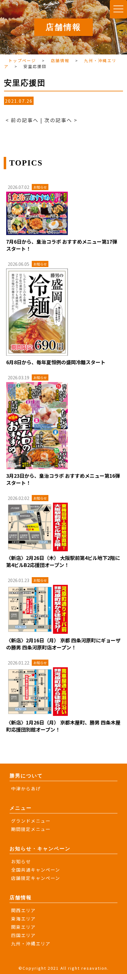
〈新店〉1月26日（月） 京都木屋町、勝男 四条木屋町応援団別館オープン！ (63, 726)
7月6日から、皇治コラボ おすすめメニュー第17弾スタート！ (61, 245)
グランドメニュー (31, 820)
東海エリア (23, 918)
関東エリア (23, 927)
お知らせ (21, 861)
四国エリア (23, 935)
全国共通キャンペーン (35, 869)
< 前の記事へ (22, 120)
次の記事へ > (60, 120)
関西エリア (23, 910)
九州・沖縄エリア (31, 943)
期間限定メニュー (31, 829)
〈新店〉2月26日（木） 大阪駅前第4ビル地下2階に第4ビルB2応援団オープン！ (63, 561)
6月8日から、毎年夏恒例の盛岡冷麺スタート (55, 362)
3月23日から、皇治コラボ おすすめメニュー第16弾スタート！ (63, 479)
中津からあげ (26, 788)
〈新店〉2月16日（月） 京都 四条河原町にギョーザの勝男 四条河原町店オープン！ (63, 644)
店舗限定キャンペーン (35, 878)
